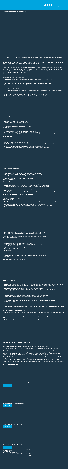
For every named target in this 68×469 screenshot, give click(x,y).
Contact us (39, 5)
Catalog (18, 5)
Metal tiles (28, 451)
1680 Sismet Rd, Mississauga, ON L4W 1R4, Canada (16, 453)
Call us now (57, 6)
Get (50, 189)
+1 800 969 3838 (9, 450)
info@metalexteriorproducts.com (12, 452)
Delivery (28, 449)
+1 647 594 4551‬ (9, 451)
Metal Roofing (7, 80)
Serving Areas (33, 5)
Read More (7, 385)
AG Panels (28, 457)
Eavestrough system (30, 459)
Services (23, 5)
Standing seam (29, 455)
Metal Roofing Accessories (31, 466)
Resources (28, 5)
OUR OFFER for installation (56, 189)
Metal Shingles (29, 453)
